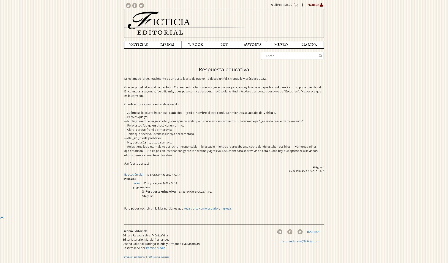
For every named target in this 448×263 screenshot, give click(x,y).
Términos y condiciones (133, 256)
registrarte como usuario (201, 208)
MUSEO (281, 45)
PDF (224, 45)
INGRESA (313, 5)
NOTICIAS (138, 45)
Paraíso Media (155, 248)
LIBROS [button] (167, 45)
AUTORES (252, 45)
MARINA (309, 45)
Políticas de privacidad (158, 256)
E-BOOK (195, 45)
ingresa (226, 208)
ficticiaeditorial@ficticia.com (300, 241)
